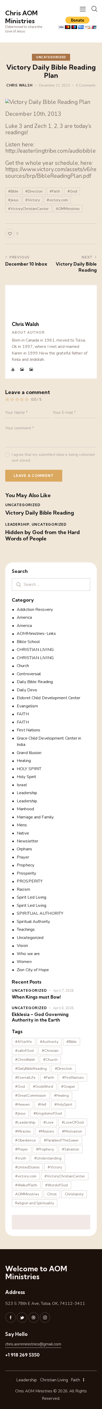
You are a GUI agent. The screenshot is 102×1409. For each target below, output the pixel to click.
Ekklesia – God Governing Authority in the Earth (40, 1017)
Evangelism (27, 706)
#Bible (13, 191)
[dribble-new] (33, 1317)
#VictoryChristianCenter (28, 209)
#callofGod (24, 1050)
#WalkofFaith (26, 1185)
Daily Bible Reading (35, 682)
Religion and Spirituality (34, 1203)
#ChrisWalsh (25, 1059)
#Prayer (21, 1149)
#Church (50, 1059)
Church (23, 666)
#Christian (50, 1050)
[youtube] (13, 369)
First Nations (28, 730)
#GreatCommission (30, 1095)
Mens (22, 825)
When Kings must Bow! (36, 997)
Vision (22, 945)
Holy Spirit (26, 777)
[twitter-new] (22, 1317)
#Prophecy (45, 1149)
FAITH (23, 714)
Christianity (74, 1194)
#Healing (61, 1095)
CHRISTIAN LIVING (35, 650)
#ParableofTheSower (61, 1140)
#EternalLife (25, 1077)
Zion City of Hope (33, 970)
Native (23, 833)
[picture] (22, 369)
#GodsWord (43, 1086)
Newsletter (27, 841)
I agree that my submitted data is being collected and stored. (53, 457)
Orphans (24, 849)
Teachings (26, 929)
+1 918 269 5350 (22, 1355)
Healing (24, 761)
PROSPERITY (30, 881)
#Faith (55, 191)
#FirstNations (73, 1077)
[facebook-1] (10, 1317)
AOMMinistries (68, 209)
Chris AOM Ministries (33, 1391)
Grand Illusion (29, 753)
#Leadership (25, 1122)
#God (72, 191)
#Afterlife (23, 1041)
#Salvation (70, 1149)
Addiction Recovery (35, 609)
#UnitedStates (27, 1167)
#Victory (32, 200)
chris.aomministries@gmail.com (33, 1344)
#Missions (46, 1131)
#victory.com (57, 200)
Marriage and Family (35, 817)
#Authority (49, 1041)
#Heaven (22, 1104)
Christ (52, 1194)
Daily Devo (27, 690)
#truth (20, 1158)
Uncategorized (51, 57)
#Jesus (13, 200)
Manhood (25, 809)
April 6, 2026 (63, 1008)
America (24, 617)
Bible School (28, 642)
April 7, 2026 (63, 990)
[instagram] (45, 1317)
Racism (23, 889)
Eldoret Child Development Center (48, 698)
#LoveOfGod (73, 1122)
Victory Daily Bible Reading (39, 513)
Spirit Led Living (31, 897)
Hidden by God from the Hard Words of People (42, 535)
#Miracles (23, 1131)
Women (24, 962)
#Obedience (25, 1140)
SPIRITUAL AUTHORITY (40, 913)
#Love (48, 1122)
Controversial (29, 674)
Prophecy (25, 865)
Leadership (17, 524)
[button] (83, 9)
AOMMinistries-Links (36, 633)
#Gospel (68, 1086)
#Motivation (72, 1131)
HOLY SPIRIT (29, 769)
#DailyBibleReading (31, 1068)
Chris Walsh (25, 324)
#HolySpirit (63, 1104)
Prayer (23, 857)
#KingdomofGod (47, 1113)
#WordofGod (56, 1185)
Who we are (28, 954)
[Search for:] (51, 584)
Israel (22, 785)
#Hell (42, 1104)
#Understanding (47, 1158)
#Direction (34, 191)
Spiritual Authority (33, 921)
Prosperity (26, 873)
